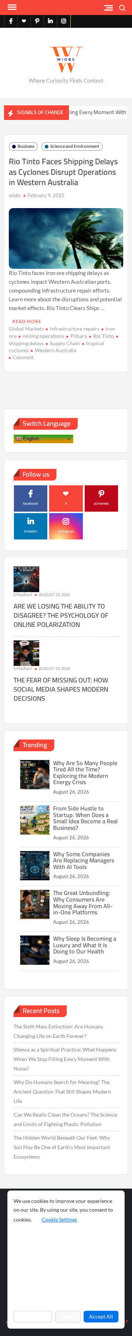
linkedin (30, 531)
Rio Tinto (103, 336)
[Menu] (11, 7)
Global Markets (26, 328)
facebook (30, 503)
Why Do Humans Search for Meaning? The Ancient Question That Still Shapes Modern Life (62, 1091)
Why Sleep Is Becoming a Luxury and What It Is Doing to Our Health (84, 945)
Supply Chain (65, 343)
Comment (23, 357)
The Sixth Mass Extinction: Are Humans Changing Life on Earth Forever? (58, 1031)
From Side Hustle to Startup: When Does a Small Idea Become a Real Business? (85, 818)
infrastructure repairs (74, 328)
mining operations (43, 336)
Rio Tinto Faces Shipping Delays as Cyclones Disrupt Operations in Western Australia (63, 172)
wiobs (15, 195)
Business (26, 146)
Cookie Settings (59, 1219)
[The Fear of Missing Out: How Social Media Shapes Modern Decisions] (26, 653)
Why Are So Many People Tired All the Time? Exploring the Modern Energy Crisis (85, 772)
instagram (66, 531)
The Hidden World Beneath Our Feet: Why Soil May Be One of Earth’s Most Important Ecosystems (62, 1147)
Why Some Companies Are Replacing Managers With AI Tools (83, 860)
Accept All (101, 1316)
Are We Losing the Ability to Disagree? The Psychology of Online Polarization (61, 615)
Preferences (33, 1316)
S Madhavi (23, 594)
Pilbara (78, 336)
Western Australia (55, 350)
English (30, 438)
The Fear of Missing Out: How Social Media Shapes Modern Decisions (61, 689)
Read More (26, 321)
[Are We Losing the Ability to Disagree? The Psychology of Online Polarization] (26, 578)
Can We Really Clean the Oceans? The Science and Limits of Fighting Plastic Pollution (65, 1119)
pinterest (101, 503)
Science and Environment (74, 146)
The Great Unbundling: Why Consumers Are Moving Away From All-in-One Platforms (83, 902)
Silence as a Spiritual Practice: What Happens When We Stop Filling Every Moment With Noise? (65, 1059)
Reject (68, 1316)
